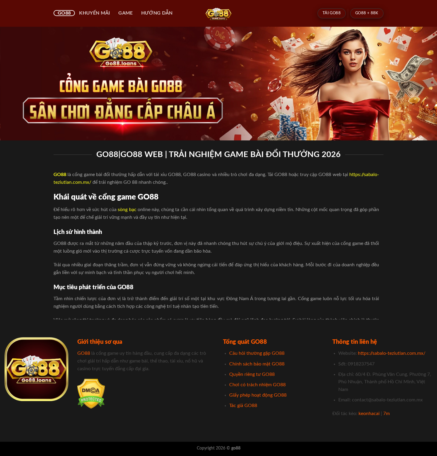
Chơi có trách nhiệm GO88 (257, 384)
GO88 (64, 13)
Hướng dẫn (157, 13)
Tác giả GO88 (243, 405)
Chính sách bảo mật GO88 (256, 364)
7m (386, 413)
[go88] (219, 13)
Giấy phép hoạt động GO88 (258, 395)
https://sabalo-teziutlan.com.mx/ (391, 353)
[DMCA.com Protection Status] (91, 393)
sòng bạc (127, 209)
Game (125, 13)
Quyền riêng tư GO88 (252, 374)
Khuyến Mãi (94, 13)
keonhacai (369, 413)
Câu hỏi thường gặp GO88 (256, 353)
